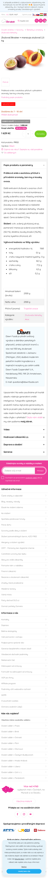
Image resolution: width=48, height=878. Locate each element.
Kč (7, 15)
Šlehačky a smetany (35, 30)
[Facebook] (18, 814)
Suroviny (19, 30)
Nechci (24, 867)
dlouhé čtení (19, 859)
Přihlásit (40, 471)
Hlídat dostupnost (9, 114)
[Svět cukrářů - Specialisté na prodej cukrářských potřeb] (8, 20)
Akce (27, 319)
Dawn (11, 146)
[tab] (24, 165)
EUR (11, 15)
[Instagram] (24, 814)
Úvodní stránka (7, 30)
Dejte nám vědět (35, 417)
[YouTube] (30, 814)
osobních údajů (31, 478)
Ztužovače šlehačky (9, 32)
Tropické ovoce (31, 308)
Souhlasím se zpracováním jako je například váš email (23, 479)
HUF (16, 15)
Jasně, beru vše (24, 871)
